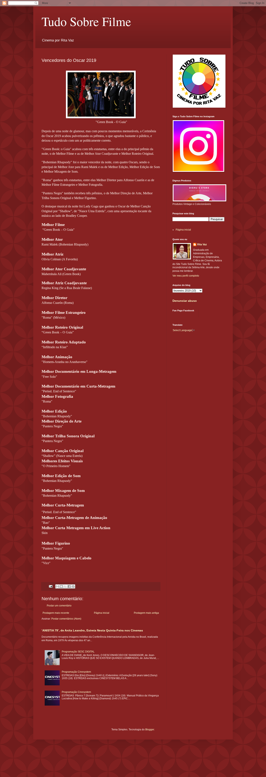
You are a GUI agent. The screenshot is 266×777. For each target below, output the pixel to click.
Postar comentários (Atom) (66, 618)
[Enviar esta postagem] (50, 586)
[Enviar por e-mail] (57, 586)
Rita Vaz (202, 244)
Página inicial (101, 612)
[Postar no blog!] (61, 586)
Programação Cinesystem (76, 671)
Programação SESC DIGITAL (78, 651)
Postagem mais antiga (146, 612)
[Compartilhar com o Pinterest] (73, 586)
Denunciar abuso (184, 300)
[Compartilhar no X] (65, 586)
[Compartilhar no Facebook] (69, 586)
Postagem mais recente (56, 612)
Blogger (149, 729)
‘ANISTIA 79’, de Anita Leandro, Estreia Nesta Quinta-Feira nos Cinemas (92, 630)
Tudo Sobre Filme (86, 21)
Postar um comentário (59, 605)
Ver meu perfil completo (185, 275)
